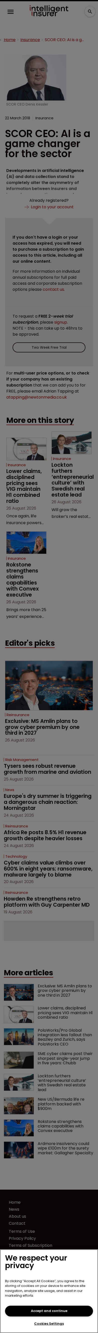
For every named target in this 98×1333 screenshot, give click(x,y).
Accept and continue (49, 1310)
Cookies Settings (49, 1323)
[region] (49, 1291)
